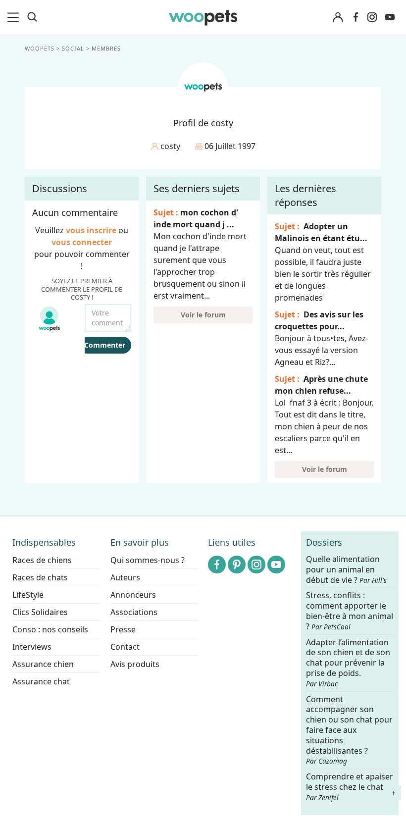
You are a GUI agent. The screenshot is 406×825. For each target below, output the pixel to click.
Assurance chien (43, 664)
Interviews (31, 646)
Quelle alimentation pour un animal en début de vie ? (346, 569)
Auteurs (125, 577)
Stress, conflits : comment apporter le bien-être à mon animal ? (349, 611)
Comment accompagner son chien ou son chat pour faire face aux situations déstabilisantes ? (349, 730)
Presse (123, 629)
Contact (125, 646)
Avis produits (134, 664)
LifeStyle (28, 594)
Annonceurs (133, 594)
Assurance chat (41, 681)
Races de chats (40, 577)
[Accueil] (203, 17)
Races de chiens (42, 560)
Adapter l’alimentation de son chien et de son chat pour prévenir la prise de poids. (348, 662)
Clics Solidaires (40, 612)
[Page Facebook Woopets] (355, 17)
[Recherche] (32, 17)
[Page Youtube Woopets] (390, 17)
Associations (133, 612)
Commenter (104, 345)
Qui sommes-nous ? (147, 560)
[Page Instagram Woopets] (372, 17)
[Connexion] (337, 17)
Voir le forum (203, 314)
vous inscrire (91, 230)
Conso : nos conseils (50, 629)
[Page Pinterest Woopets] (237, 564)
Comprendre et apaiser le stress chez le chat (349, 786)
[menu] (14, 17)
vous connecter (81, 242)
